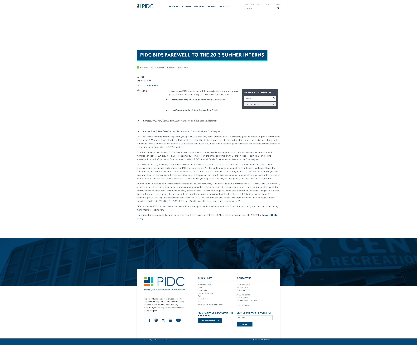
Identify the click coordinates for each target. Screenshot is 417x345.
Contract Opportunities (206, 293)
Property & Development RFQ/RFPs (210, 304)
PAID (199, 301)
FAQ (267, 4)
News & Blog (249, 4)
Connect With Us (203, 290)
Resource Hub (224, 6)
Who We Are (186, 6)
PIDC (142, 67)
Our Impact (211, 6)
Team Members (153, 85)
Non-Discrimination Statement (163, 340)
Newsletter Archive (204, 299)
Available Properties (204, 284)
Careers (200, 287)
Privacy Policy (148, 340)
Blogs (147, 67)
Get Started (173, 6)
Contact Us (276, 4)
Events (259, 4)
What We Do (199, 6)
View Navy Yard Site (208, 320)
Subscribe (243, 324)
